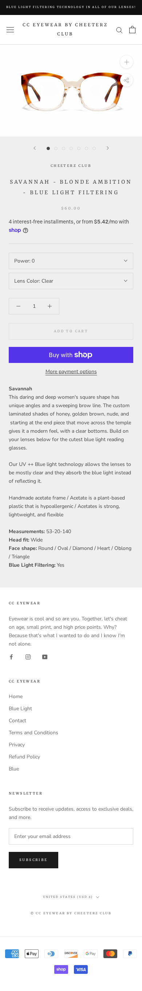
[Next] (108, 148)
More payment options (71, 371)
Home (16, 696)
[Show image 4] (71, 148)
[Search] (119, 30)
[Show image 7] (94, 148)
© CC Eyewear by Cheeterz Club (71, 913)
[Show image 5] (78, 148)
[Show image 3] (63, 148)
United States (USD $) (68, 897)
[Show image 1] (48, 148)
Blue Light (20, 708)
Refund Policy (24, 756)
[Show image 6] (86, 148)
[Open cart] (132, 29)
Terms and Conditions (33, 732)
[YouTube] (44, 656)
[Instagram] (28, 656)
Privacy (17, 744)
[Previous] (34, 148)
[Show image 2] (56, 148)
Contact (17, 720)
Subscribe (33, 860)
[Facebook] (11, 656)
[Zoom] (126, 62)
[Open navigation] (10, 29)
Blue (14, 768)
